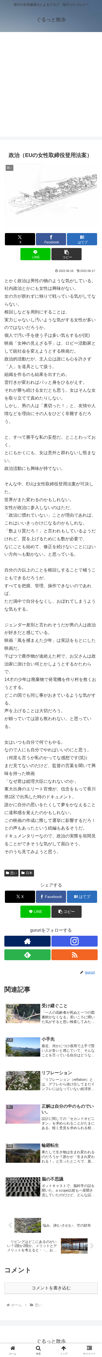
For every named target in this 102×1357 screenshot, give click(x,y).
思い (13, 873)
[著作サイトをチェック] (27, 941)
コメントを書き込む (51, 1288)
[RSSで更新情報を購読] (74, 954)
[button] (66, 254)
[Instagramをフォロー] (74, 941)
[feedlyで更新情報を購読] (27, 954)
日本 (29, 873)
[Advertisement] (51, 86)
